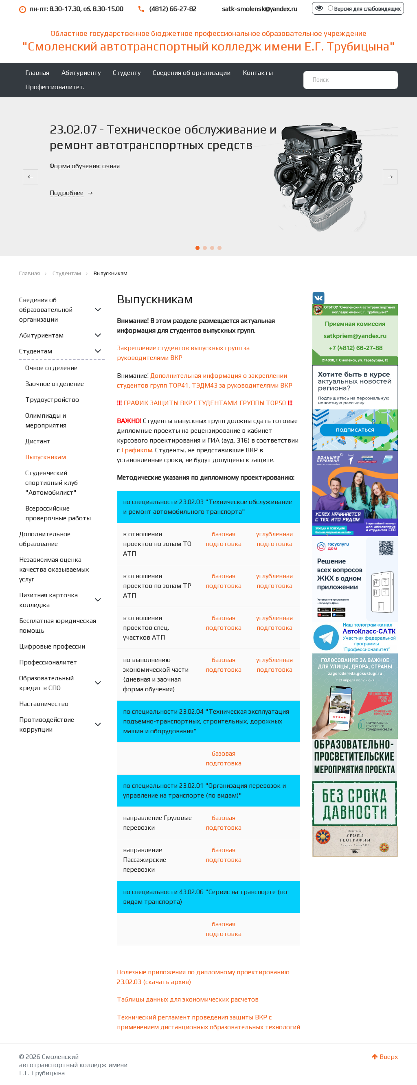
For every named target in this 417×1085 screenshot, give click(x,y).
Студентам (35, 351)
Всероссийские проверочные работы (58, 513)
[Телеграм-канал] (355, 637)
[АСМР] (355, 407)
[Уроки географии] (355, 841)
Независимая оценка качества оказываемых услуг (54, 569)
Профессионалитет (48, 662)
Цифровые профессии (52, 646)
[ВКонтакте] (318, 297)
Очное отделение (51, 368)
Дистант (37, 441)
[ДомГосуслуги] (355, 578)
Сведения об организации (191, 73)
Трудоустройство (52, 399)
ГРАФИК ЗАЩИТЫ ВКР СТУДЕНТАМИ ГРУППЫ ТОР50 (204, 403)
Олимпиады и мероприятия (45, 420)
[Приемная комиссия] (355, 334)
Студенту (126, 73)
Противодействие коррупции (46, 724)
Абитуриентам (41, 335)
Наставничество (43, 704)
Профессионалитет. (54, 87)
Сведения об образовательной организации (45, 309)
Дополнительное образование (44, 539)
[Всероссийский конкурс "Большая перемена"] (355, 493)
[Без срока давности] (354, 781)
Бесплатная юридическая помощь (57, 625)
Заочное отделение (54, 384)
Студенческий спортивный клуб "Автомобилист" (51, 482)
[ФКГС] (355, 695)
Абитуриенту (81, 73)
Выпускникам (45, 457)
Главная (37, 73)
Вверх (388, 1057)
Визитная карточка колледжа (48, 600)
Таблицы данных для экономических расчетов (188, 999)
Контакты (258, 73)
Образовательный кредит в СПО (46, 683)
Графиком (136, 450)
